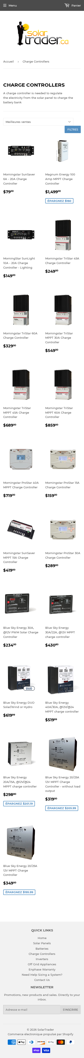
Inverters (42, 959)
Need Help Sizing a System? (42, 974)
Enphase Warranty (42, 969)
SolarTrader (45, 1029)
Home (42, 938)
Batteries (42, 948)
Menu (13, 5)
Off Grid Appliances (42, 964)
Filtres (72, 129)
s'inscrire (70, 1009)
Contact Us (42, 980)
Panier (76, 5)
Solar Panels (42, 943)
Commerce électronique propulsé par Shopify (40, 1034)
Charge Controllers (42, 954)
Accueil (8, 61)
